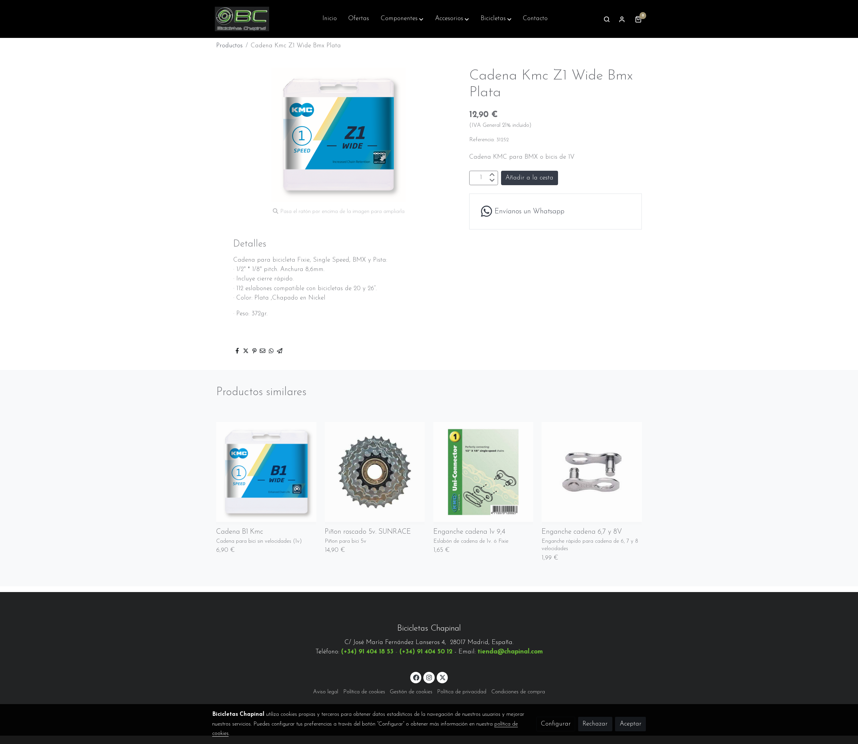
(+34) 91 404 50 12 (426, 652)
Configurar (556, 724)
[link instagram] (429, 677)
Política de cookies (364, 692)
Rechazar (595, 724)
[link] (242, 19)
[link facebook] (416, 677)
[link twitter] (443, 677)
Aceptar (630, 724)
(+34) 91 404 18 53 (367, 652)
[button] (402, 19)
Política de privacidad (461, 692)
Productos (229, 46)
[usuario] (622, 19)
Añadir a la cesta (529, 177)
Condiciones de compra (518, 692)
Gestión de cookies (411, 692)
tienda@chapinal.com (510, 652)
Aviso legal (325, 692)
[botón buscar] (607, 19)
